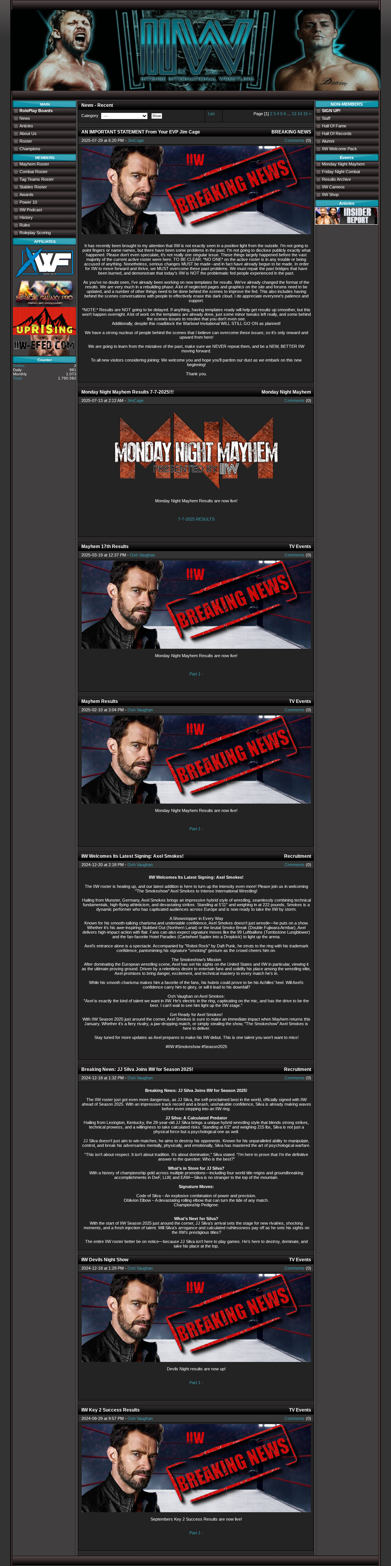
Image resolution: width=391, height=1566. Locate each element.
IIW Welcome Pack (339, 148)
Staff (326, 118)
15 (305, 113)
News (24, 118)
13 (294, 113)
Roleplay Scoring (35, 232)
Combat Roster (33, 171)
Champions (29, 148)
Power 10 (28, 202)
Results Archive (336, 179)
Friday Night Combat (341, 171)
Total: (18, 378)
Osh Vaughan (142, 555)
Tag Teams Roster (36, 179)
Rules (24, 225)
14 (299, 113)
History (26, 217)
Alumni (328, 141)
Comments (294, 140)
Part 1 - (196, 674)
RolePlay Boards (36, 110)
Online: (19, 365)
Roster (25, 141)
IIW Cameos (333, 187)
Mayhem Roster (34, 164)
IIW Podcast (30, 209)
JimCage (136, 140)
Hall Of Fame (334, 126)
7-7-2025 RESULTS (196, 519)
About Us (28, 133)
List (211, 113)
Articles (26, 126)
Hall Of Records (337, 133)
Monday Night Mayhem (343, 164)
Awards (26, 194)
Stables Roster (33, 187)
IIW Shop (330, 194)
